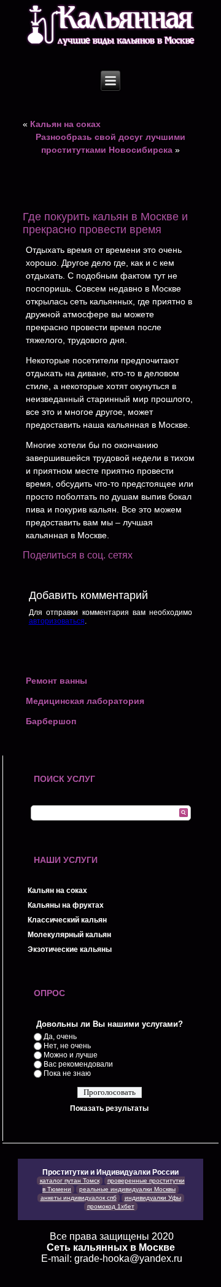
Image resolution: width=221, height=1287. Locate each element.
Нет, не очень (67, 1046)
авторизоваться (57, 621)
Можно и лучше (71, 1055)
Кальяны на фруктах (66, 905)
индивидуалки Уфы (153, 1197)
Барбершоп (51, 721)
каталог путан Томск (69, 1180)
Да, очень (60, 1036)
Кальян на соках (65, 124)
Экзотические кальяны (70, 949)
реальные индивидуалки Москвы (127, 1189)
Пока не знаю (67, 1073)
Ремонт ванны (56, 681)
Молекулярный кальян (69, 934)
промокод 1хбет (110, 1206)
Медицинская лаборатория (85, 701)
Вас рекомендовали (78, 1064)
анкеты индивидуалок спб (79, 1197)
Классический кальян (67, 920)
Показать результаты (109, 1108)
